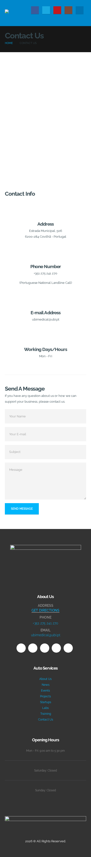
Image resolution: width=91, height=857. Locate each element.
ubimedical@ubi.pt (45, 635)
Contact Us (45, 719)
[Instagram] (68, 10)
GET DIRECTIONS (45, 610)
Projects (45, 696)
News (46, 684)
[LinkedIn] (79, 10)
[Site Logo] (17, 12)
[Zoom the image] (45, 548)
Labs (45, 708)
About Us (45, 679)
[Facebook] (35, 10)
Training (45, 713)
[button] (82, 3)
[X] (46, 10)
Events (45, 690)
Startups (45, 702)
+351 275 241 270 (45, 623)
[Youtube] (57, 10)
